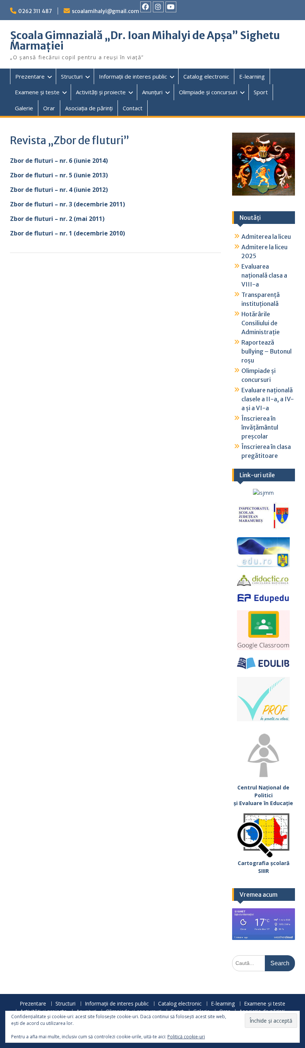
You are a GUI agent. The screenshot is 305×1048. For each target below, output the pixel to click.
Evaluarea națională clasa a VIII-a (264, 275)
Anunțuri (152, 92)
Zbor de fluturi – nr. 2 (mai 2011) (57, 219)
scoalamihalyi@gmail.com (105, 11)
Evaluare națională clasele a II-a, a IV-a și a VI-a (267, 399)
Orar (49, 108)
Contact (132, 108)
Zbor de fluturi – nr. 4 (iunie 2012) (59, 190)
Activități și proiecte (101, 92)
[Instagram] (158, 6)
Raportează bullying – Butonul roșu (266, 351)
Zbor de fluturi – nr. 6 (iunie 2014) (59, 160)
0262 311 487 (35, 11)
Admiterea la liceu (266, 236)
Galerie (24, 108)
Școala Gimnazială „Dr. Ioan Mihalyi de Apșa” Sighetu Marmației (145, 41)
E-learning (252, 76)
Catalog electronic (206, 76)
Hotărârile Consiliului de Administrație (260, 323)
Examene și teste (37, 92)
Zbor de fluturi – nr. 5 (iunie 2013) (59, 175)
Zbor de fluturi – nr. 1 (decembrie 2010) (67, 233)
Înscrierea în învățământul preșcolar (259, 427)
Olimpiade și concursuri (208, 92)
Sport (261, 92)
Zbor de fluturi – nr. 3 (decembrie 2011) (67, 204)
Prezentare (30, 76)
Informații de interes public (133, 76)
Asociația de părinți (89, 108)
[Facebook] (145, 6)
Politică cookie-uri (186, 1036)
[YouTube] (171, 6)
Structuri (72, 76)
